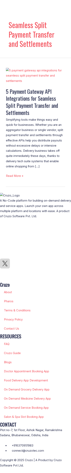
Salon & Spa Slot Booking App (24, 417)
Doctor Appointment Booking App (26, 371)
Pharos (8, 301)
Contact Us (11, 328)
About (8, 292)
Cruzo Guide (12, 353)
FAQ (6, 344)
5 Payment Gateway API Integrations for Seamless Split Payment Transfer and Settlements (32, 102)
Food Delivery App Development (26, 380)
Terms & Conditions (17, 310)
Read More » (14, 175)
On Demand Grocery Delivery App (27, 389)
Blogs (8, 362)
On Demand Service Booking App (26, 407)
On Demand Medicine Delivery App (27, 398)
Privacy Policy (13, 319)
